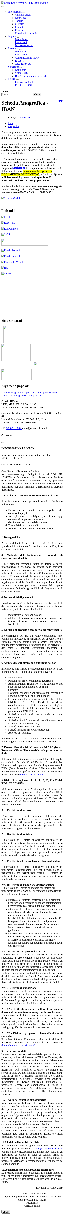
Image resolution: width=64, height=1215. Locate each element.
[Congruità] (20, 67)
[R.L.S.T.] (6, 267)
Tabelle (19, 20)
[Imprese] (18, 37)
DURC (12, 79)
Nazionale (20, 69)
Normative (20, 17)
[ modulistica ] (50, 392)
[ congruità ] (8, 392)
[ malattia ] (36, 392)
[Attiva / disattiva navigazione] (2, 6)
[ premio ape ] (22, 392)
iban (10, 123)
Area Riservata (23, 63)
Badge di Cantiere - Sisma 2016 (32, 76)
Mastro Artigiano (24, 45)
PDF (60, 101)
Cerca (4, 91)
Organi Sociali (23, 14)
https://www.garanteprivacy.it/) (18, 1045)
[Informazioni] (23, 12)
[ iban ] (38, 395)
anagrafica (13, 126)
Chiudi (6, 1212)
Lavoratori (13, 48)
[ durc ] (5, 395)
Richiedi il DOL (24, 85)
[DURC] (17, 79)
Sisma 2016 (21, 72)
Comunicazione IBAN (27, 57)
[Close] (2, 442)
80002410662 (14, 428)
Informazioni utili (24, 82)
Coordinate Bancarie (26, 33)
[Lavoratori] (20, 49)
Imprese (12, 36)
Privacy (19, 30)
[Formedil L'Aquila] (12, 262)
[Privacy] (6, 273)
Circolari (19, 23)
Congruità (13, 66)
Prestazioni (21, 42)
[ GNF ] (14, 395)
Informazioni (15, 11)
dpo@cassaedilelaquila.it (32, 774)
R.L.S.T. (19, 60)
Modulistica (21, 39)
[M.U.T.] (5, 217)
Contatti (19, 27)
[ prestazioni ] (26, 395)
